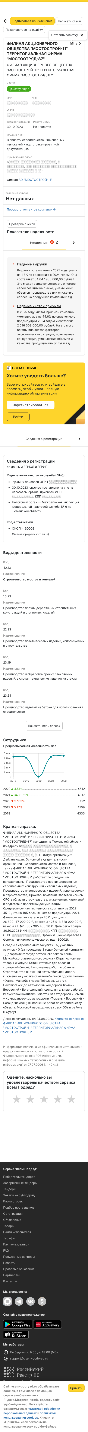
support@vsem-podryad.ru (29, 1358)
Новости (9, 1263)
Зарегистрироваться (30, 405)
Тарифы (9, 1238)
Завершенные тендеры (20, 1183)
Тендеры (9, 1189)
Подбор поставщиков (19, 1207)
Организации (12, 1213)
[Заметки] (71, 43)
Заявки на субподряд (19, 1195)
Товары (8, 1226)
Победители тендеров (19, 1176)
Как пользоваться (16, 1244)
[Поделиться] (78, 43)
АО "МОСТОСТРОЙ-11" (36, 179)
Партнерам (11, 1275)
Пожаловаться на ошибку (24, 29)
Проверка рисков (22, 224)
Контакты (10, 1281)
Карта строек (13, 1201)
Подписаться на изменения (32, 21)
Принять (76, 1388)
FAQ (6, 1250)
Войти (18, 417)
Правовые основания (18, 1269)
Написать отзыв (69, 21)
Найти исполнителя (17, 1232)
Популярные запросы (19, 1256)
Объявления (12, 1219)
